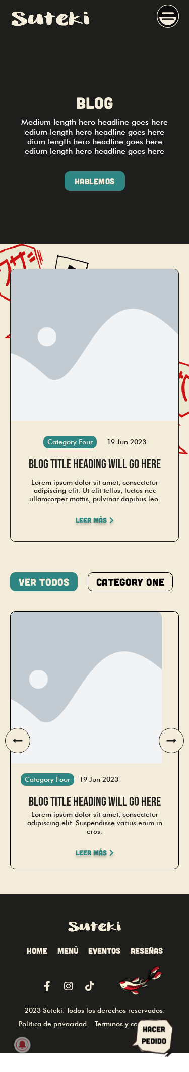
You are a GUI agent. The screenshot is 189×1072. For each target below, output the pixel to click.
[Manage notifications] (22, 1045)
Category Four (70, 442)
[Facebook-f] (47, 986)
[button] (17, 740)
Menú (67, 950)
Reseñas (147, 950)
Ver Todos (44, 582)
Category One (130, 582)
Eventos (104, 950)
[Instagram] (69, 986)
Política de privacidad (53, 1024)
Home (37, 950)
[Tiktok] (90, 986)
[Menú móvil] (168, 18)
